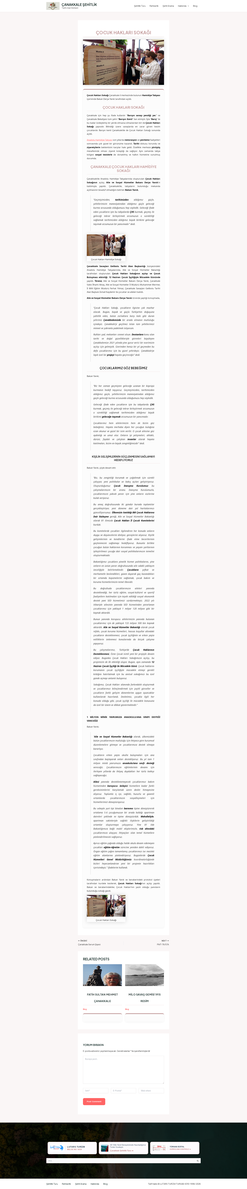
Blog (195, 5)
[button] (187, 5)
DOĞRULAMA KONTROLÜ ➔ (180, 1149)
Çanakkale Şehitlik (79, 4)
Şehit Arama (168, 5)
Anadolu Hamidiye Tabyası (99, 139)
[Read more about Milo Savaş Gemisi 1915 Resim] (144, 975)
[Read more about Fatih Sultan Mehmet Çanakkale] (102, 975)
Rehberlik (154, 5)
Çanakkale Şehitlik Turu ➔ (121, 1151)
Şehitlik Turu (139, 5)
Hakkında (182, 5)
